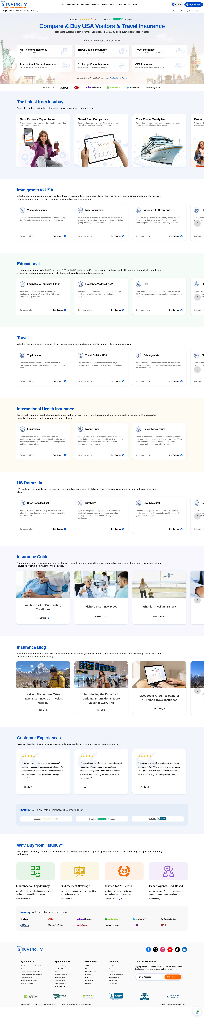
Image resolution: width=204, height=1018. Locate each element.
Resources (91, 962)
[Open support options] (197, 1011)
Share (118, 4)
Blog (86, 969)
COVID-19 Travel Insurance (64, 969)
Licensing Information (116, 975)
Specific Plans (62, 962)
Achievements (113, 969)
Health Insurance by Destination (32, 966)
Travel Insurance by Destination (31, 975)
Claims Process (90, 972)
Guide (87, 977)
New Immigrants (60, 983)
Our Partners (113, 983)
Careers (111, 972)
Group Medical (60, 980)
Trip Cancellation (27, 977)
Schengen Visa (26, 969)
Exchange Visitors (61, 975)
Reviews (88, 983)
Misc (111, 4)
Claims (134, 4)
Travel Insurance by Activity (30, 972)
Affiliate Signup (114, 977)
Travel (103, 4)
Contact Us (162, 1004)
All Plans (88, 966)
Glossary (88, 975)
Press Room (113, 980)
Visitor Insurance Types (29, 980)
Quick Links (27, 962)
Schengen (85, 4)
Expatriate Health (60, 977)
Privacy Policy (172, 1004)
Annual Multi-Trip (60, 966)
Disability (58, 972)
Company (114, 962)
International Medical (70, 4)
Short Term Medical (61, 986)
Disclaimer (181, 1004)
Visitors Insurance (27, 983)
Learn (126, 4)
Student (95, 4)
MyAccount (89, 980)
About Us (112, 966)
